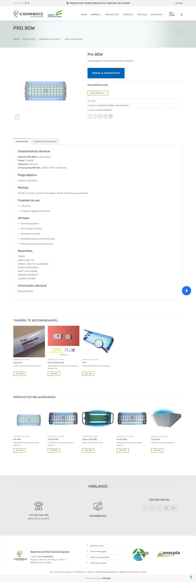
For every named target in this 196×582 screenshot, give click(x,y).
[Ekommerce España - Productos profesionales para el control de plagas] (28, 13)
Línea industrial (73, 39)
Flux (84, 362)
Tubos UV (17, 362)
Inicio (84, 14)
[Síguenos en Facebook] (15, 3)
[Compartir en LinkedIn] (110, 116)
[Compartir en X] (95, 116)
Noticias (142, 14)
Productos (111, 14)
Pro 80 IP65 (53, 439)
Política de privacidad (105, 572)
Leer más (19, 374)
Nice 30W (155, 439)
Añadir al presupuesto (106, 73)
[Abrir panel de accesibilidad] (186, 290)
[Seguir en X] (20, 3)
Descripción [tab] (22, 141)
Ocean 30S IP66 (89, 439)
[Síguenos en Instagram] (17, 3)
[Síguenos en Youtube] (28, 3)
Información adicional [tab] (45, 141)
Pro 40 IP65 (122, 439)
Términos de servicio (128, 572)
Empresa (95, 14)
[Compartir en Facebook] (90, 116)
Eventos (127, 14)
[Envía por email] (100, 116)
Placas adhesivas (56, 362)
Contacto (155, 14)
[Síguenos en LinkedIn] (26, 3)
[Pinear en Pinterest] (105, 116)
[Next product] (174, 31)
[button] (179, 3)
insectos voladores (104, 110)
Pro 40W (17, 439)
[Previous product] (179, 31)
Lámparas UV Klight (50, 39)
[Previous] (13, 430)
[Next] (182, 430)
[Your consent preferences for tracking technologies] (191, 577)
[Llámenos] (23, 3)
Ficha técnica (97, 93)
